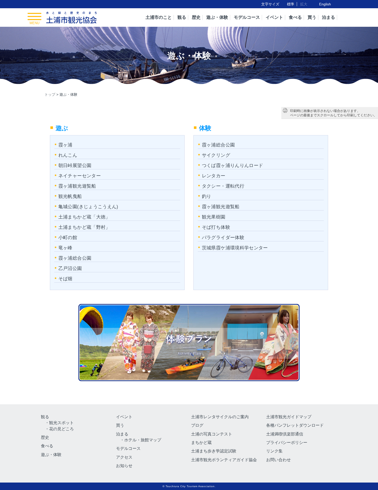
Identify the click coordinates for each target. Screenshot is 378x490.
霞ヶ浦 (65, 144)
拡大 (303, 4)
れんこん (67, 155)
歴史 (196, 17)
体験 (205, 128)
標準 (290, 4)
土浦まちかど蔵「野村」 (84, 227)
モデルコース (247, 17)
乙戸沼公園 (70, 268)
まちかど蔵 (201, 442)
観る (181, 17)
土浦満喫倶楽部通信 (284, 434)
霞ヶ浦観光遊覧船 (77, 186)
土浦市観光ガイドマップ (288, 417)
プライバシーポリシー (286, 442)
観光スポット (61, 423)
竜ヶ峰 (65, 247)
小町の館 (67, 237)
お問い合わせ (278, 460)
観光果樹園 (214, 217)
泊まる (328, 17)
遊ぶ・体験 (217, 17)
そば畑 (65, 278)
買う (312, 17)
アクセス (124, 457)
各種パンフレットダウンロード (295, 425)
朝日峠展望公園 (75, 165)
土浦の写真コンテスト (211, 434)
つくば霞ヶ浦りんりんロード (232, 165)
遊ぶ (62, 128)
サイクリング (216, 155)
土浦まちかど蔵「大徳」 (84, 217)
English (325, 4)
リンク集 (274, 451)
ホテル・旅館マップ (142, 440)
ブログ (197, 425)
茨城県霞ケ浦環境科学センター (235, 247)
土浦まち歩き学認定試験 (213, 451)
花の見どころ (61, 429)
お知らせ (124, 465)
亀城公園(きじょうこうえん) (88, 206)
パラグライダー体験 (223, 237)
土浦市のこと (159, 17)
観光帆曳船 (70, 196)
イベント (274, 17)
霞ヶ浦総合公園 (75, 258)
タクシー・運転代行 (223, 186)
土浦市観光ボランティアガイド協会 (224, 460)
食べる (295, 17)
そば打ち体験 (216, 227)
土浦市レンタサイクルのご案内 (220, 417)
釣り (206, 196)
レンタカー (214, 175)
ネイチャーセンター (79, 175)
